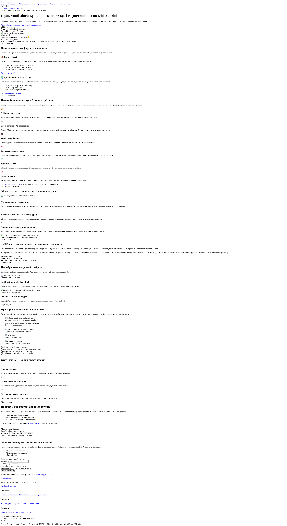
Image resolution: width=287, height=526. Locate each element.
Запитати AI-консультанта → (32, 25)
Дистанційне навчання (9, 4)
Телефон (4, 461)
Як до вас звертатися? (9, 459)
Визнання (45, 4)
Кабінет (4, 8)
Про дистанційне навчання (11, 93)
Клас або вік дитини (8, 466)
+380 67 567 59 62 (7, 512)
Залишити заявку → (65, 4)
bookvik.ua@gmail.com (23, 512)
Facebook (4, 486)
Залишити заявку (13, 8)
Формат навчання (7, 468)
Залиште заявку (34, 423)
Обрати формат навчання (10, 25)
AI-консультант (24, 4)
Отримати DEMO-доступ (10, 184)
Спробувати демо (19, 504)
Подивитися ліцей (8, 73)
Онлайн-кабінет (33, 504)
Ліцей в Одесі (36, 4)
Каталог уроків (6, 504)
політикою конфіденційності (42, 475)
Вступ (44, 495)
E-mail (3, 464)
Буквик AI (12, 486)
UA (3, 6)
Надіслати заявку (8, 470)
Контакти (53, 4)
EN (7, 6)
